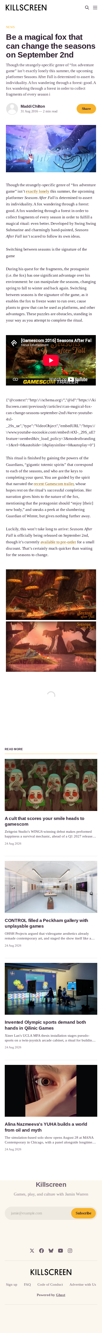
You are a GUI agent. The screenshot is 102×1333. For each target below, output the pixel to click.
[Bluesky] (51, 1250)
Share (86, 109)
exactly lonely (37, 191)
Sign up (11, 1284)
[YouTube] (60, 1250)
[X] (32, 1250)
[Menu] (95, 7)
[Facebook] (41, 1250)
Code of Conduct (50, 1284)
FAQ (27, 1284)
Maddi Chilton (33, 106)
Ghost (60, 1295)
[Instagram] (70, 1250)
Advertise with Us (83, 1284)
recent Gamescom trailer (54, 484)
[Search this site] (87, 7)
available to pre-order (58, 542)
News (10, 27)
